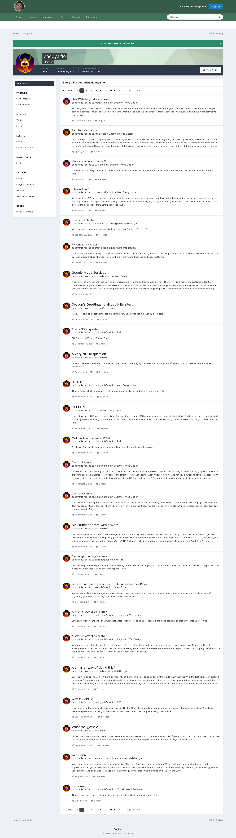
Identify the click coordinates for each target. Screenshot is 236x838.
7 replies (97, 151)
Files (18, 163)
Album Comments (25, 196)
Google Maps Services (89, 272)
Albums (20, 190)
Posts (19, 126)
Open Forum (108, 308)
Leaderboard (48, 17)
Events (19, 141)
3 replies (101, 120)
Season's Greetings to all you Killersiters (102, 304)
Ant (96, 133)
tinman (98, 223)
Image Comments (25, 184)
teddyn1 (99, 102)
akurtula (99, 587)
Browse (19, 17)
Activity (32, 17)
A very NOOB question (86, 329)
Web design (79, 755)
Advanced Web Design (129, 758)
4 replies (102, 262)
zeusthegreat (102, 559)
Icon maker (79, 786)
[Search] (219, 17)
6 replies (101, 210)
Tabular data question (85, 130)
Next (112, 90)
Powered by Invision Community (118, 833)
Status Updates (204, 17)
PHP (119, 332)
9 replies (103, 483)
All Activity (21, 83)
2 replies (103, 343)
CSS (119, 702)
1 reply (100, 574)
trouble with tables (83, 220)
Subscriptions (92, 17)
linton (97, 247)
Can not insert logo (83, 462)
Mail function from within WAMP (92, 438)
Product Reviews (24, 211)
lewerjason (100, 758)
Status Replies (23, 104)
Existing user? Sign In (192, 6)
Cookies (118, 829)
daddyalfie (77, 102)
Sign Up (216, 6)
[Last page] (119, 90)
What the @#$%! (82, 699)
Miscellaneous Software (129, 789)
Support (76, 17)
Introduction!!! (80, 189)
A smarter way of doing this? (89, 611)
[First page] (64, 90)
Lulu (97, 164)
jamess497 (100, 192)
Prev (70, 90)
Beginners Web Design (126, 102)
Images (20, 178)
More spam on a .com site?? (89, 161)
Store (63, 17)
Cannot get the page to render (90, 556)
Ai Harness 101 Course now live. (118, 43)
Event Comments (24, 147)
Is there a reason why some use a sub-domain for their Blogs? (110, 584)
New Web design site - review (90, 99)
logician (99, 465)
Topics (19, 120)
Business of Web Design (115, 276)
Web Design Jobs (126, 192)
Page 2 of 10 (132, 90)
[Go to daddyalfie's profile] (66, 101)
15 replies (100, 776)
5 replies (101, 179)
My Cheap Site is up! (84, 244)
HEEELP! (77, 381)
